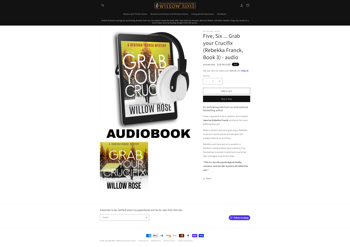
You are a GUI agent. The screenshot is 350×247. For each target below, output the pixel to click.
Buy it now (226, 99)
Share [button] (208, 178)
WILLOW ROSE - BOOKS (113, 241)
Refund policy (156, 241)
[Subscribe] (146, 217)
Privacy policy (143, 241)
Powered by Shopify (129, 241)
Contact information (185, 241)
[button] (103, 5)
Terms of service (169, 241)
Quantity (206, 76)
